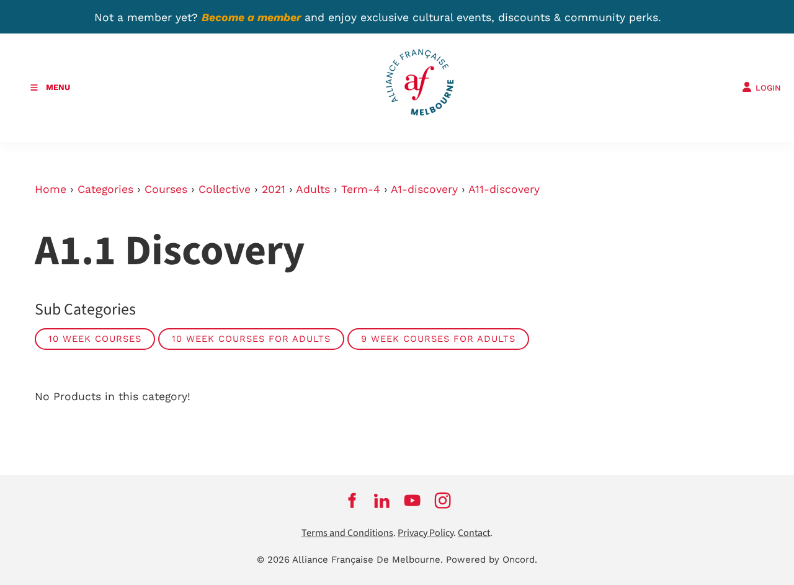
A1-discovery (424, 189)
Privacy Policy (425, 533)
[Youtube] (412, 500)
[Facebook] (351, 500)
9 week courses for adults (438, 338)
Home (50, 189)
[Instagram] (442, 500)
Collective (224, 189)
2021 (273, 189)
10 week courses (94, 338)
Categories (105, 189)
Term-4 (360, 189)
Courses (166, 189)
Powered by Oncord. (491, 559)
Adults (313, 189)
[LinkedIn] (381, 500)
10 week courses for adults (251, 338)
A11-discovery (504, 189)
